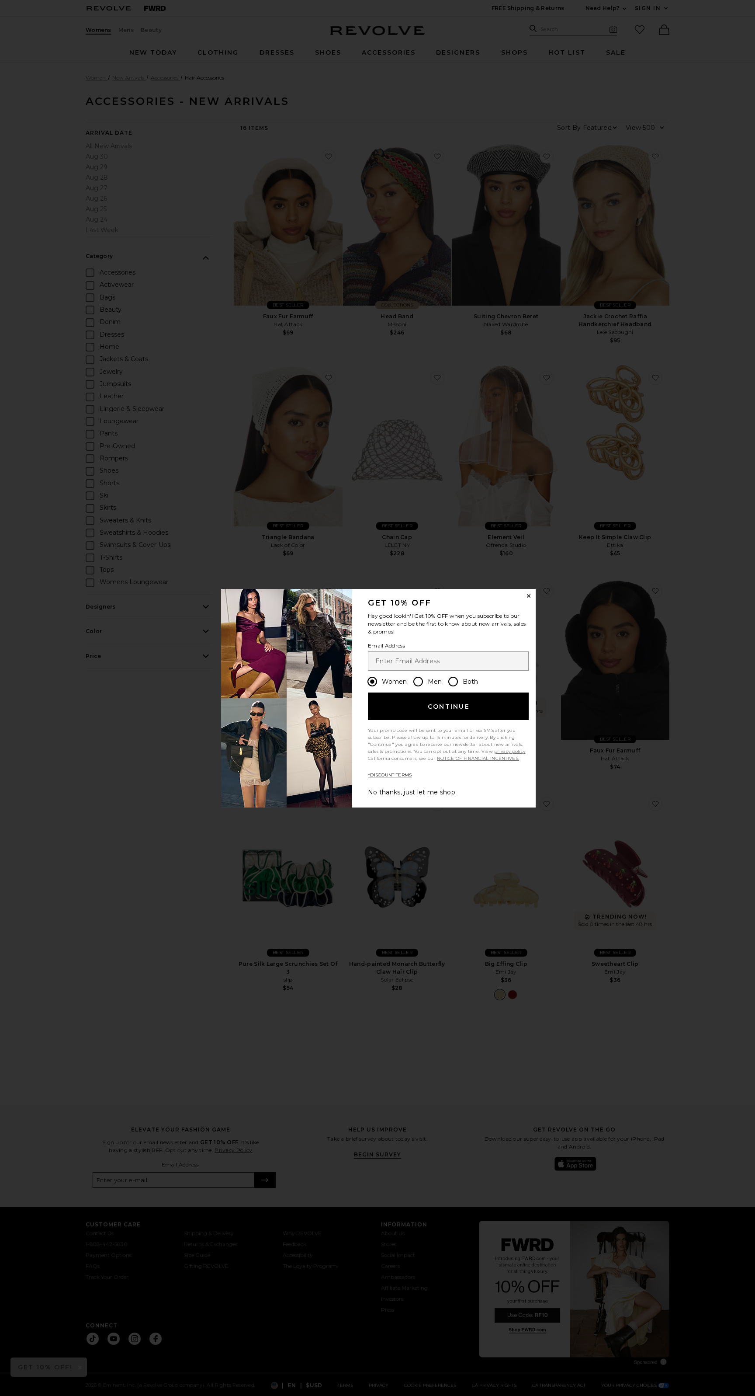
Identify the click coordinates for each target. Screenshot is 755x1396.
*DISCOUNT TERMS (390, 775)
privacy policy (509, 751)
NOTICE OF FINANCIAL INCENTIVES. (478, 758)
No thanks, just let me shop (411, 792)
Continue (449, 706)
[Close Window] (529, 596)
